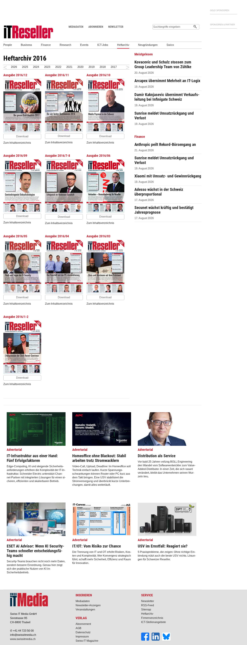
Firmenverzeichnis (152, 617)
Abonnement (83, 624)
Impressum (82, 636)
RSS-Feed (147, 605)
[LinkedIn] (157, 639)
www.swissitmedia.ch (23, 639)
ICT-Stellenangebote (153, 622)
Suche (155, 33)
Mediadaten (83, 601)
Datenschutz (83, 632)
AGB (78, 628)
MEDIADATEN (76, 26)
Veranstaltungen (85, 609)
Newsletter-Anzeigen (88, 605)
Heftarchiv (147, 613)
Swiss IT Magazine (87, 640)
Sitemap (146, 609)
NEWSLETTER (115, 26)
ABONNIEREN (95, 26)
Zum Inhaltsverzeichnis (17, 142)
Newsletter (147, 601)
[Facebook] (146, 639)
